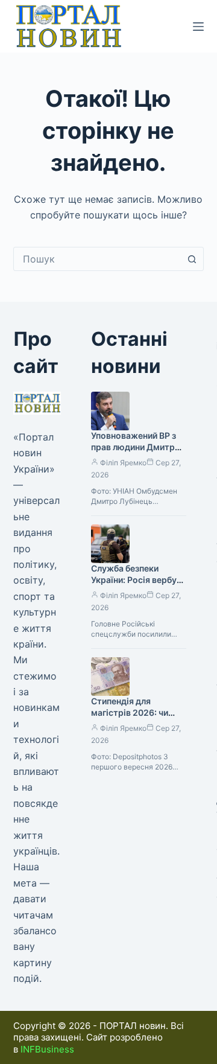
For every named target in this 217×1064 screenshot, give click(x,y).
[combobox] (97, 259)
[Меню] (198, 26)
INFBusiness (47, 1049)
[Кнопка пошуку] (191, 258)
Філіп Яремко (123, 462)
